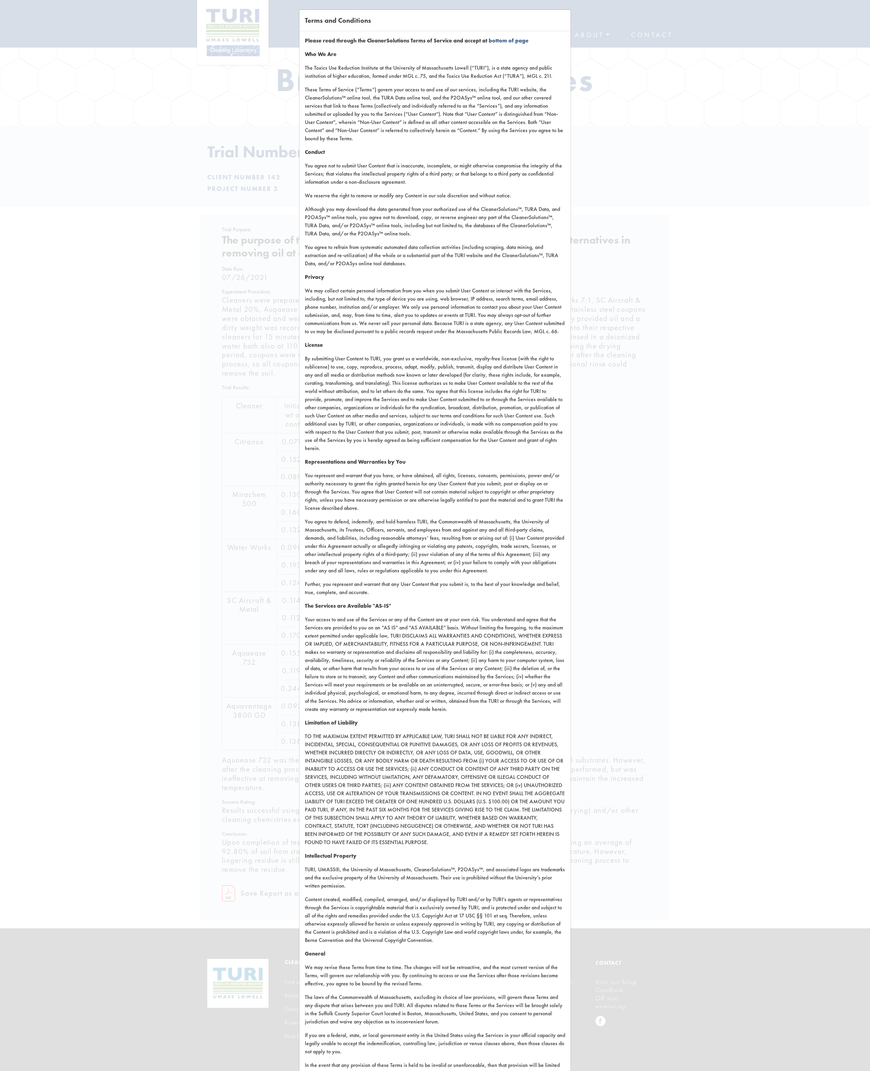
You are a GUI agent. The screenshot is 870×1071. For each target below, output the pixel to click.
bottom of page (508, 40)
